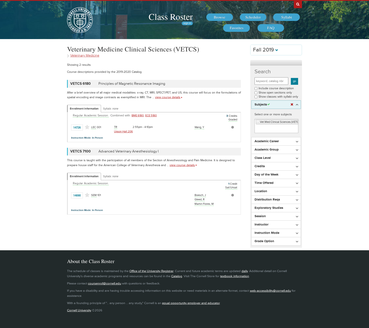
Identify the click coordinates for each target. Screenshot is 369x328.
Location (261, 191)
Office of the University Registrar (151, 271)
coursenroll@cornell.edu (104, 283)
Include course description (276, 88)
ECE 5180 (151, 115)
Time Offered (264, 183)
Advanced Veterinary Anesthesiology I (128, 151)
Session (260, 216)
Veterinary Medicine (84, 56)
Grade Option (264, 241)
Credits (260, 166)
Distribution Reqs (267, 200)
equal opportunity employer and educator (191, 303)
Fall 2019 (264, 50)
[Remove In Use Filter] (291, 104)
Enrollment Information (84, 108)
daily (245, 271)
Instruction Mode (267, 233)
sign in (187, 23)
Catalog (176, 276)
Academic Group (267, 150)
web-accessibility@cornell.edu (270, 291)
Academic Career (267, 141)
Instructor (261, 225)
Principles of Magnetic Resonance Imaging (131, 84)
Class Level (263, 158)
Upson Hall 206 (123, 131)
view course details (167, 97)
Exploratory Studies (269, 208)
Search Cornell (298, 4)
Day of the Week (266, 175)
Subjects (261, 105)
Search (263, 72)
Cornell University (79, 310)
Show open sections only (275, 92)
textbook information (234, 276)
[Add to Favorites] (87, 127)
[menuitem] (219, 17)
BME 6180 (138, 115)
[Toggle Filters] (276, 62)
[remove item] (258, 122)
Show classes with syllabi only (278, 96)
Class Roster (171, 16)
